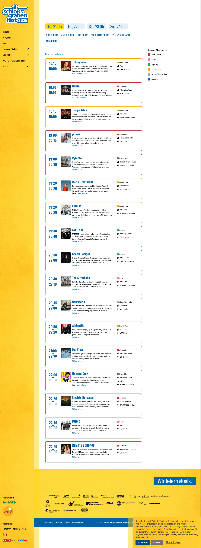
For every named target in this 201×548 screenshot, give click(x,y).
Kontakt (6, 66)
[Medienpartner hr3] (5, 533)
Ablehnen (157, 542)
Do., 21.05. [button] (54, 26)
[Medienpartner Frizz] (9, 540)
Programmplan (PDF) (56, 54)
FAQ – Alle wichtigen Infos (14, 60)
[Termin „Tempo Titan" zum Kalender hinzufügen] (138, 109)
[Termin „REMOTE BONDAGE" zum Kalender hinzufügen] (138, 445)
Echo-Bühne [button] (82, 35)
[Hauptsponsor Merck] (10, 504)
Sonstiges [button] (155, 79)
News (5, 43)
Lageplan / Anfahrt (10, 49)
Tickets (6, 31)
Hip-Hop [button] (154, 64)
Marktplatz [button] (51, 41)
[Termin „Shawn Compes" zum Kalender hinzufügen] (138, 253)
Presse (67, 522)
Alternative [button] (156, 54)
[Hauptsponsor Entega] (8, 511)
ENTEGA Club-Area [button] (121, 35)
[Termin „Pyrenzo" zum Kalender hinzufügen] (138, 157)
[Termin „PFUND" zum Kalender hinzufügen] (138, 421)
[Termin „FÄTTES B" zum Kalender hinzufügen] (138, 229)
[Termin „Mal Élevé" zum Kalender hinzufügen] (138, 349)
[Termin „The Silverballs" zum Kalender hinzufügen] (138, 277)
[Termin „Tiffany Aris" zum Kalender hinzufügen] (138, 61)
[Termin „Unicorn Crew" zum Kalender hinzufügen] (138, 373)
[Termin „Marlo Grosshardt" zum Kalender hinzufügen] (138, 181)
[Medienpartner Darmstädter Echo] (15, 529)
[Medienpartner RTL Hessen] (21, 540)
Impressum (49, 522)
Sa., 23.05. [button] (97, 26)
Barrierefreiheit (77, 522)
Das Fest (6, 54)
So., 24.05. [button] (118, 26)
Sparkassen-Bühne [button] (100, 35)
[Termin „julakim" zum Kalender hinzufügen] (138, 133)
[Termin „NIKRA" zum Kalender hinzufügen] (138, 85)
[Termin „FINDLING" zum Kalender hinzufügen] (138, 205)
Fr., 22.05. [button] (75, 26)
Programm (7, 37)
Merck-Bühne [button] (67, 35)
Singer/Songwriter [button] (159, 74)
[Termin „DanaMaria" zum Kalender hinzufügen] (138, 301)
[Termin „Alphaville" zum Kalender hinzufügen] (138, 325)
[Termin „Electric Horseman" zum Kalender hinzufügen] (138, 397)
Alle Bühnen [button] (52, 35)
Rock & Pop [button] (156, 69)
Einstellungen (173, 542)
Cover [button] (153, 59)
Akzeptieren (142, 542)
